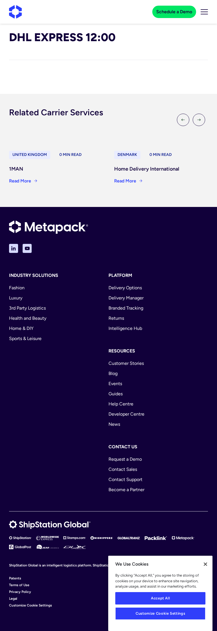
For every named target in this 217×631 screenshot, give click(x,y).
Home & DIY (21, 328)
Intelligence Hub (125, 328)
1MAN (16, 169)
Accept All (160, 598)
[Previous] (183, 120)
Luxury (15, 298)
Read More (20, 181)
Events (115, 383)
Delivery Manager (126, 298)
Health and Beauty (27, 318)
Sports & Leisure (25, 338)
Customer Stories (126, 363)
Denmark (127, 154)
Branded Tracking (125, 308)
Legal (13, 599)
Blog (113, 373)
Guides (115, 393)
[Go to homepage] (15, 12)
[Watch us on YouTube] (27, 248)
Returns (116, 318)
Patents (15, 578)
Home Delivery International (146, 169)
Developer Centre (126, 414)
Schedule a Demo (174, 11)
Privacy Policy (20, 592)
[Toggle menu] (204, 11)
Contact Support (125, 479)
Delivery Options (125, 287)
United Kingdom (29, 154)
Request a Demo (125, 459)
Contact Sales (122, 469)
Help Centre (120, 404)
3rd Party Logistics (27, 308)
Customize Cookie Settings (30, 605)
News (114, 424)
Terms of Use (19, 585)
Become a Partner (126, 489)
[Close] (205, 564)
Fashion (17, 287)
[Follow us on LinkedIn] (13, 248)
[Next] (199, 120)
